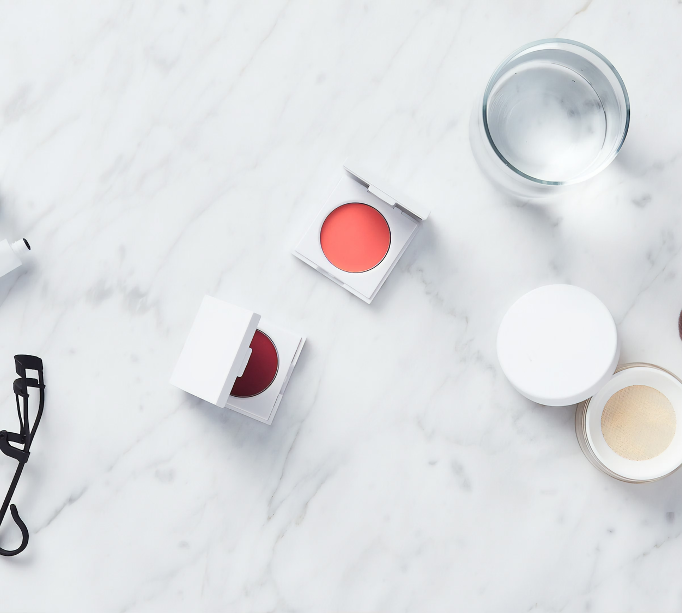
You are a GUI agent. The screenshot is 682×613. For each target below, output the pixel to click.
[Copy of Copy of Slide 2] (341, 354)
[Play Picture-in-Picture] (386, 334)
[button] (409, 230)
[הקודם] (220, 290)
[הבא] (462, 290)
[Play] (285, 334)
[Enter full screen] (392, 334)
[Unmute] (291, 334)
